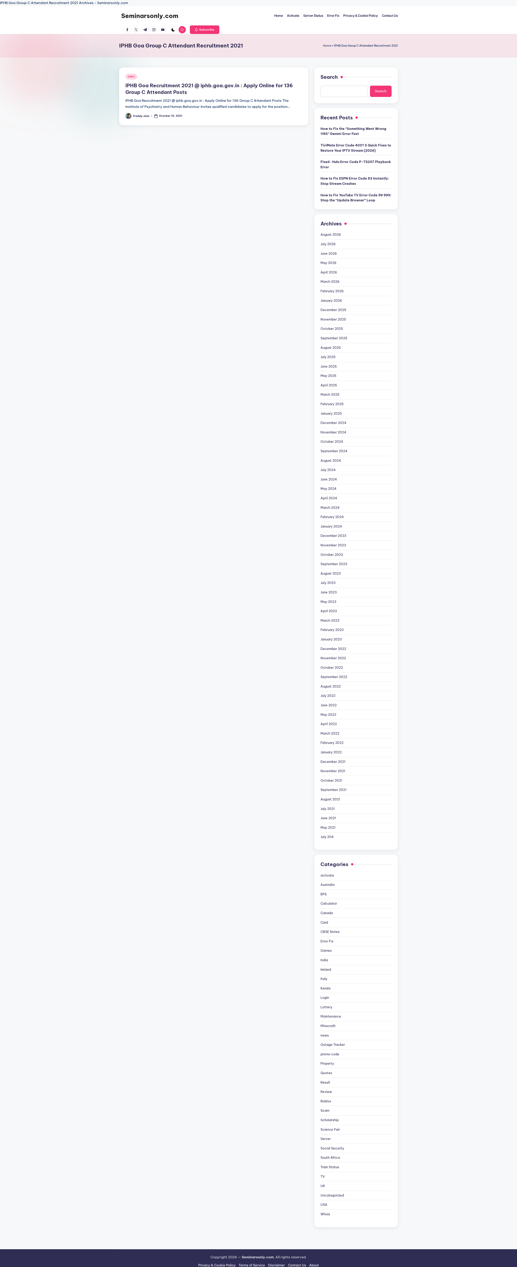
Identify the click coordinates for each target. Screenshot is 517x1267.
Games (326, 950)
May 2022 (328, 715)
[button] (204, 29)
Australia (327, 885)
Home (327, 45)
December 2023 (333, 536)
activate (327, 875)
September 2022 (333, 677)
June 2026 (328, 253)
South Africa (330, 1158)
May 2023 (328, 602)
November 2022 (333, 658)
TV (322, 1176)
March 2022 (329, 733)
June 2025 (328, 366)
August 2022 (330, 686)
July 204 (327, 837)
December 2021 (332, 762)
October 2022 (331, 668)
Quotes (326, 1073)
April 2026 (328, 272)
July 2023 (328, 583)
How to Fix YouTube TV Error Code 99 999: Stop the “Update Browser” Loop (355, 197)
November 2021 (332, 771)
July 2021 (327, 809)
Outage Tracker (332, 1045)
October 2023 (331, 555)
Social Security (332, 1148)
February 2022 (332, 743)
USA (323, 1205)
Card (324, 922)
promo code (329, 1054)
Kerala (325, 988)
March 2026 (329, 282)
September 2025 (333, 338)
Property (327, 1063)
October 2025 (331, 329)
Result (325, 1082)
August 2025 (330, 348)
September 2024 (333, 451)
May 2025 (328, 376)
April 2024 (328, 498)
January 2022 (331, 752)
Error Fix (326, 941)
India (324, 960)
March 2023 (329, 620)
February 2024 (332, 517)
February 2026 (332, 291)
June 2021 (328, 818)
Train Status (329, 1167)
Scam (324, 1110)
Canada (326, 913)
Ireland (325, 969)
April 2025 (328, 385)
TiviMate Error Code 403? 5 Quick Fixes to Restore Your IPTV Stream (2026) (355, 147)
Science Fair (330, 1129)
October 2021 (331, 780)
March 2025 (329, 394)
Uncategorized (332, 1195)
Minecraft (328, 1026)
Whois (325, 1214)
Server (325, 1139)
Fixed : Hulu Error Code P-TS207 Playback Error (355, 164)
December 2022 (333, 649)
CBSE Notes (329, 932)
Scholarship (329, 1120)
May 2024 (328, 489)
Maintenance (330, 1016)
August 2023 (330, 573)
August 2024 (330, 460)
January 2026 (331, 301)
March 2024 (329, 508)
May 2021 (327, 827)
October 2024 (331, 442)
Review (326, 1092)
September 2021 (333, 790)
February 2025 (332, 404)
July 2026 (328, 244)
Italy (323, 979)
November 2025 (333, 319)
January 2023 (331, 639)
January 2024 (331, 526)
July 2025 (328, 357)
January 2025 (331, 413)
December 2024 (333, 423)
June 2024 (328, 479)
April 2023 (328, 611)
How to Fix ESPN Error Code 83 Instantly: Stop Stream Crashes (354, 181)
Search (329, 77)
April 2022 (328, 724)
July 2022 (327, 696)
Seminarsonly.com (149, 16)
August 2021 (330, 799)
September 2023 (333, 564)
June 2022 (328, 705)
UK (322, 1186)
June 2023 (328, 592)
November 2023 (333, 545)
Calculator (328, 903)
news (131, 76)
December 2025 (333, 310)
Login (324, 998)
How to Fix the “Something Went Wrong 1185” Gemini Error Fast (353, 131)
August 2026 (330, 234)
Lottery (326, 1007)
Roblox (325, 1101)
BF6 (323, 894)
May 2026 (328, 263)
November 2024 (333, 432)
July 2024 (328, 470)
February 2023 (332, 630)
